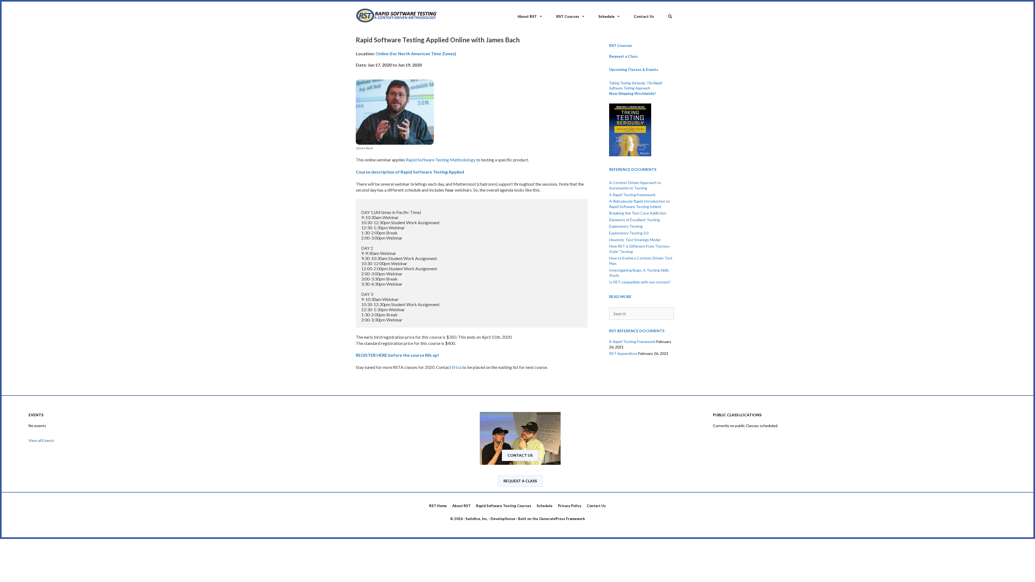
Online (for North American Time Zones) (415, 53)
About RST (527, 16)
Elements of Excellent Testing (634, 219)
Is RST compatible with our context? (640, 282)
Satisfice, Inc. (476, 519)
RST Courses (567, 16)
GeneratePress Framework (562, 519)
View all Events (41, 440)
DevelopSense (503, 519)
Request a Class (623, 56)
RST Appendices (623, 353)
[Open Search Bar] (670, 15)
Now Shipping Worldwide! (632, 93)
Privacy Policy (569, 506)
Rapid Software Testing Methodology (440, 159)
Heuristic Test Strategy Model (634, 239)
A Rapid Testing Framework (632, 194)
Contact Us (644, 16)
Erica (456, 367)
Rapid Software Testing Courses (503, 506)
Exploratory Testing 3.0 (628, 233)
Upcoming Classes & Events (633, 69)
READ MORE (620, 296)
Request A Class (520, 481)
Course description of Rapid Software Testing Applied (410, 171)
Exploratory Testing (626, 226)
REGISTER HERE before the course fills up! (397, 355)
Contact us (520, 455)
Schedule (606, 16)
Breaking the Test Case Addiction (637, 213)
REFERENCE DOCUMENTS (632, 169)
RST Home (438, 506)
